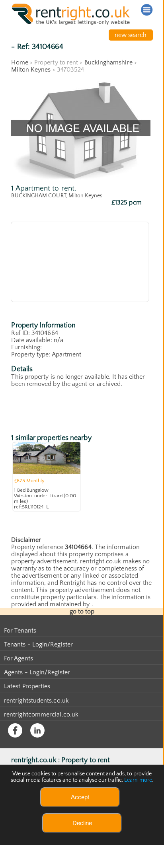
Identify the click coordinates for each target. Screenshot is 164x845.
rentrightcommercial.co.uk (41, 714)
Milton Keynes (31, 69)
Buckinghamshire (108, 62)
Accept (80, 797)
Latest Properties (27, 686)
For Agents (18, 658)
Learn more (138, 780)
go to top (82, 611)
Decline (82, 823)
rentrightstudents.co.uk (36, 700)
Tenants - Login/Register (38, 644)
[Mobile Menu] (147, 10)
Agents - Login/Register (37, 672)
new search (131, 35)
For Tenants (20, 630)
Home (19, 62)
